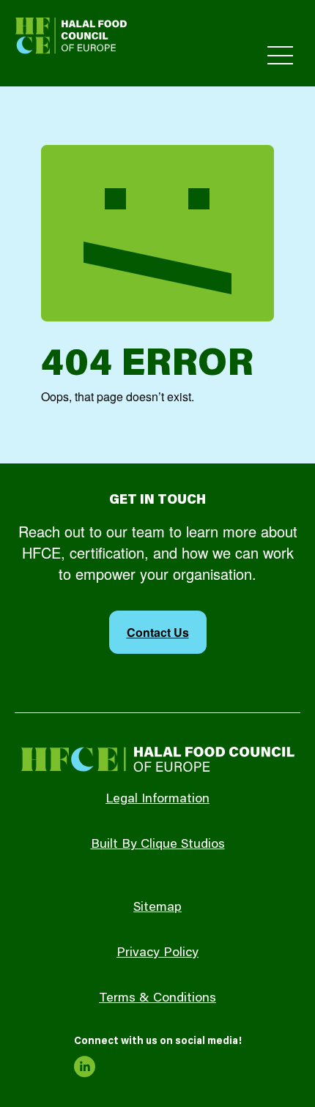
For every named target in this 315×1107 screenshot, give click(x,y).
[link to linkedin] (85, 1067)
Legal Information (157, 799)
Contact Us (158, 632)
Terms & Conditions (157, 998)
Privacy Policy (157, 953)
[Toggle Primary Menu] (280, 55)
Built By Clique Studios (158, 844)
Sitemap (157, 907)
